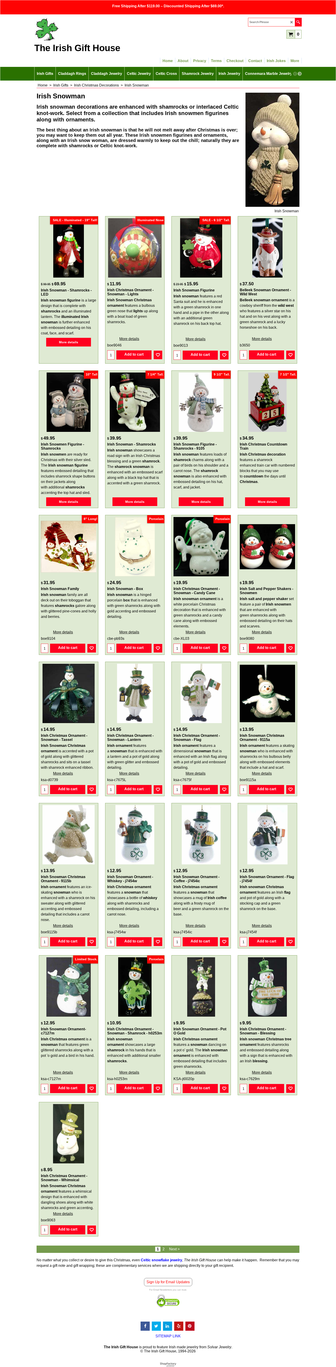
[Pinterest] (190, 1326)
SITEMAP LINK (168, 1336)
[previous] (295, 74)
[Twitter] (156, 1326)
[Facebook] (145, 1326)
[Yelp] (178, 1326)
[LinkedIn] (167, 1326)
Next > (174, 1249)
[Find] (298, 22)
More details (68, 342)
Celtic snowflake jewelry (161, 1260)
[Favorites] (158, 355)
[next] (300, 74)
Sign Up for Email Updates (168, 1282)
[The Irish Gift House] (74, 29)
